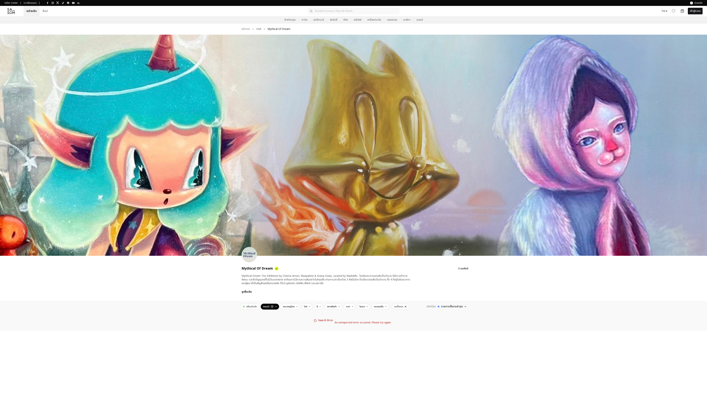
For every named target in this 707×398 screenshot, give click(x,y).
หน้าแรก (246, 29)
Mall (258, 29)
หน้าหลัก (32, 11)
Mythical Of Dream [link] (279, 29)
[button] (353, 11)
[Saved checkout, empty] (682, 11)
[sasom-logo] (11, 11)
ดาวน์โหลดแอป (30, 2)
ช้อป (45, 11)
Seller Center (11, 2)
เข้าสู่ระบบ (695, 11)
